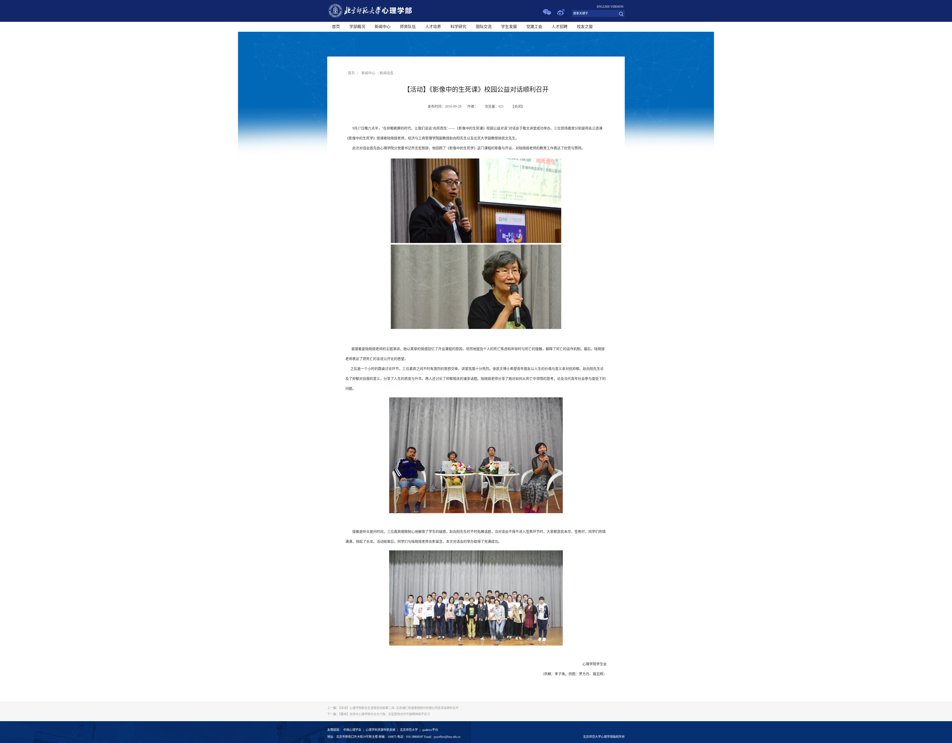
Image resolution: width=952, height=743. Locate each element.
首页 (336, 27)
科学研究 (458, 27)
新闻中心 (382, 27)
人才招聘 (559, 27)
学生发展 (509, 27)
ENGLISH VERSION (610, 6)
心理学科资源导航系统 (380, 730)
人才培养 (433, 27)
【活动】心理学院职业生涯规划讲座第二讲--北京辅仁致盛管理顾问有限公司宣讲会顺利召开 (393, 708)
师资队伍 (408, 27)
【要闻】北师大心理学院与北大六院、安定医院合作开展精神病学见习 (378, 714)
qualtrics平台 (430, 730)
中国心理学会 (352, 730)
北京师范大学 (409, 730)
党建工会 (534, 27)
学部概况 (357, 27)
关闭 (517, 106)
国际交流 (484, 27)
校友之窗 (585, 27)
